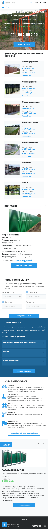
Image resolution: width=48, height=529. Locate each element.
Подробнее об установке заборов (24, 433)
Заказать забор (24, 44)
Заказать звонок (24, 371)
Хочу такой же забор (24, 265)
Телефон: (30, 302)
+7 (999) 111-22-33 (39, 2)
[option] (24, 238)
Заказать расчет (24, 505)
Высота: (8, 302)
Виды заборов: (8, 292)
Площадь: (33, 292)
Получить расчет (24, 316)
